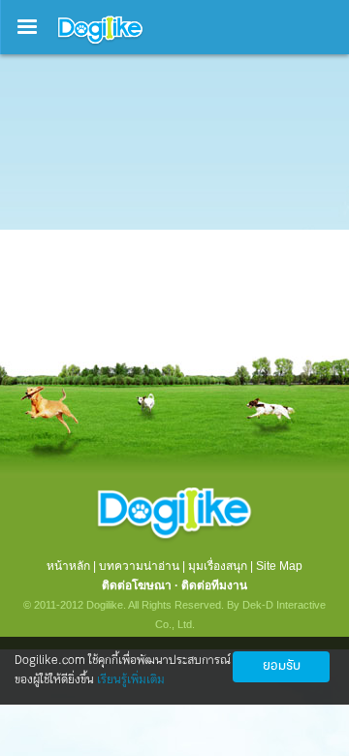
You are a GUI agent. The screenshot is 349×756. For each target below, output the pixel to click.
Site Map (279, 566)
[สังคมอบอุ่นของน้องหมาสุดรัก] (100, 44)
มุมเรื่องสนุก (217, 566)
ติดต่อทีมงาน (214, 585)
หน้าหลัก (68, 566)
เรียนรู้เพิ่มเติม (131, 680)
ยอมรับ (282, 666)
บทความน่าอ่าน (139, 566)
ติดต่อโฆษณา (137, 585)
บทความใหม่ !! (68, 126)
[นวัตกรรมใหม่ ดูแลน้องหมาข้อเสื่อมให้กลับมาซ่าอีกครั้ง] (174, 288)
